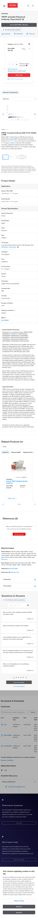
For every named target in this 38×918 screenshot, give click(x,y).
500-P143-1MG (12, 141)
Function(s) (7, 579)
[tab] (19, 579)
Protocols (32, 34)
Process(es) (7, 586)
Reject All (19, 906)
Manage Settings (19, 901)
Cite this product (19, 534)
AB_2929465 (5, 320)
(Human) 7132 (15, 572)
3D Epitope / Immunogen (8, 247)
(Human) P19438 (13, 568)
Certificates (19, 34)
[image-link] (19, 114)
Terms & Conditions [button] (19, 686)
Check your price (13, 69)
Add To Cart (19, 75)
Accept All (19, 912)
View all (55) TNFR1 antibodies (19, 25)
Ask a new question (19, 682)
